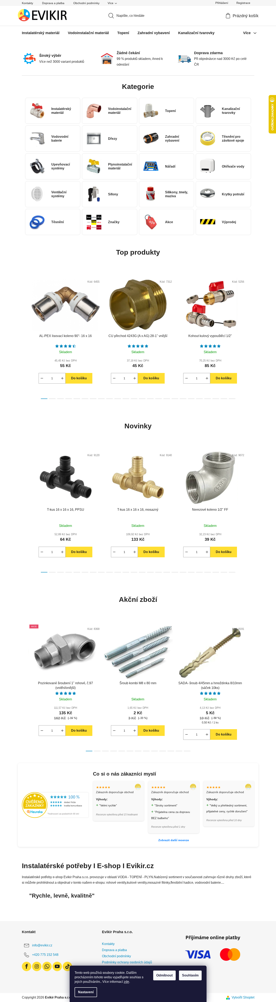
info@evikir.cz (42, 945)
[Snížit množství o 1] (42, 378)
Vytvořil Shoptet (243, 997)
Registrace (243, 2)
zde (126, 981)
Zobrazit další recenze (173, 840)
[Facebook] (26, 966)
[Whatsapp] (47, 966)
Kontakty (27, 3)
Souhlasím (190, 975)
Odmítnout (164, 975)
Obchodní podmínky (86, 3)
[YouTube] (57, 966)
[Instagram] (36, 966)
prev (25, 337)
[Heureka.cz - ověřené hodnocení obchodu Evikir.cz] (55, 805)
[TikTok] (67, 966)
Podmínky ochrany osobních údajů (127, 962)
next (251, 337)
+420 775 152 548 (45, 954)
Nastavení (86, 992)
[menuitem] (41, 33)
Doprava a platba (53, 3)
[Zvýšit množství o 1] (62, 378)
